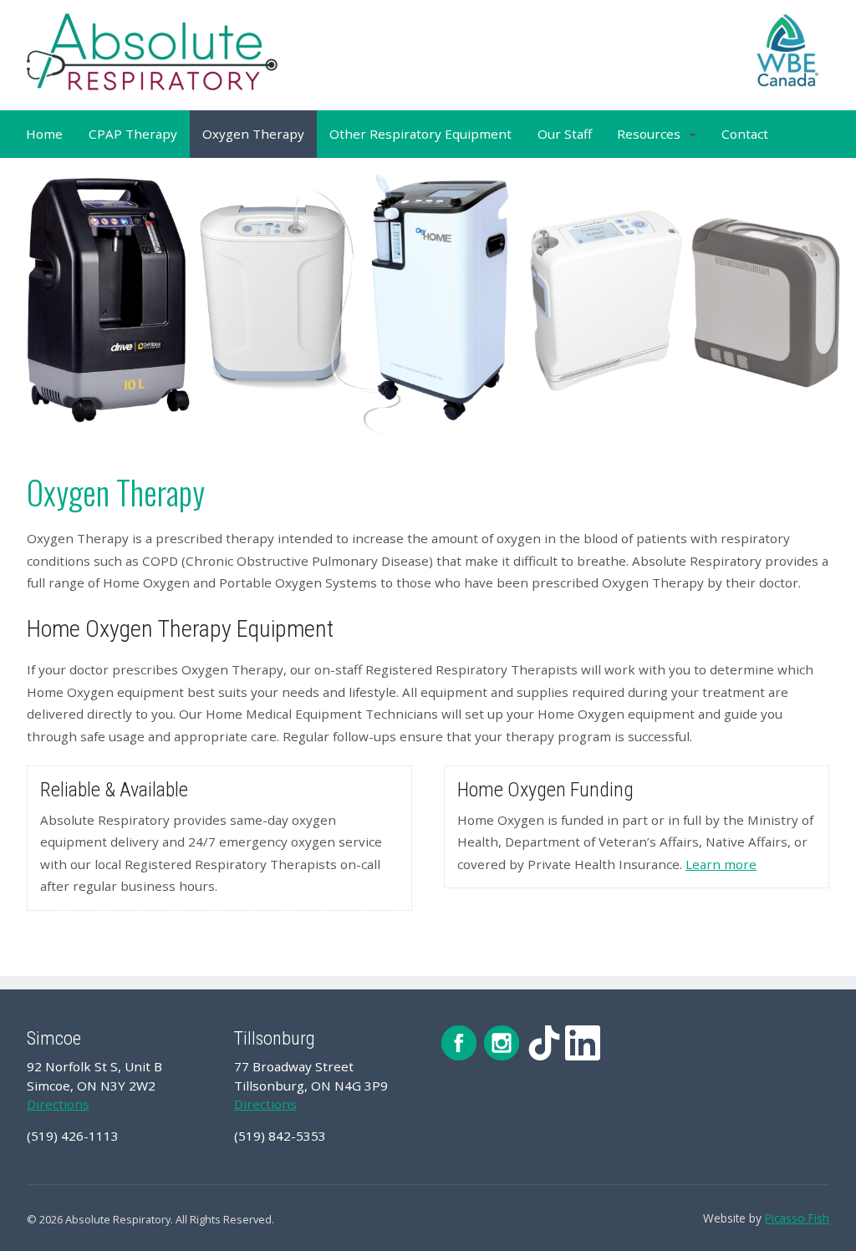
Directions (58, 1104)
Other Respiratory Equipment (420, 133)
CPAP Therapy (133, 133)
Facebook (458, 1042)
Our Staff (565, 133)
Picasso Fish (797, 1218)
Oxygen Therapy (253, 133)
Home (44, 133)
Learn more (721, 864)
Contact (744, 133)
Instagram (501, 1042)
